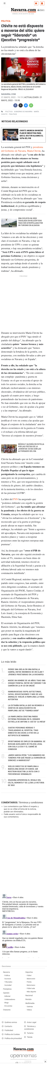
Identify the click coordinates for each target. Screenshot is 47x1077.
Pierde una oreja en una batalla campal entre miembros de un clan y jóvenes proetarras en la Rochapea (26, 672)
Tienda (29, 1037)
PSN (15, 499)
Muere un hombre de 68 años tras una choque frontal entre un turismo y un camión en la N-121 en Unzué (27, 683)
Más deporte (31, 992)
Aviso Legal (31, 1022)
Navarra (6, 972)
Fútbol (29, 975)
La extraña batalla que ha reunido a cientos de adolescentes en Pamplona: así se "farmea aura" (26, 708)
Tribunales (8, 982)
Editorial (7, 996)
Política (7, 975)
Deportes (29, 972)
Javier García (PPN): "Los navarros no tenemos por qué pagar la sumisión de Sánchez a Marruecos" (26, 757)
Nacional (29, 995)
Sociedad (7, 985)
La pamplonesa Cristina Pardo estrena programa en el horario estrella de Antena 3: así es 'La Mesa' (26, 719)
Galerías (30, 1007)
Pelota (29, 982)
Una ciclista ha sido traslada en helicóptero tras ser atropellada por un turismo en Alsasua (30, 222)
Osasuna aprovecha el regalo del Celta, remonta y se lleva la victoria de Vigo (26, 782)
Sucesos (7, 979)
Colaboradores (9, 999)
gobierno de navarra (23, 112)
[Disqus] (23, 855)
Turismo (30, 1033)
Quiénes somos (11, 1022)
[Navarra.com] (23, 10)
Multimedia (29, 1003)
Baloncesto (31, 979)
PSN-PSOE (13, 114)
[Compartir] (15, 105)
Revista (28, 999)
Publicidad (9, 1030)
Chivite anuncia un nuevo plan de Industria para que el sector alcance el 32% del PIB (31, 135)
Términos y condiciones (31, 802)
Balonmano (31, 985)
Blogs (6, 1003)
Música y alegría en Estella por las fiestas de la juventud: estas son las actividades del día (31, 448)
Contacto (8, 1026)
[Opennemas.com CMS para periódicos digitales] (23, 1058)
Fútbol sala (31, 988)
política (9, 112)
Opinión (6, 993)
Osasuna (6, 1010)
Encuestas (8, 1006)
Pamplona (7, 989)
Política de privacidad (13, 1038)
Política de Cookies (12, 1034)
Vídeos (29, 1010)
